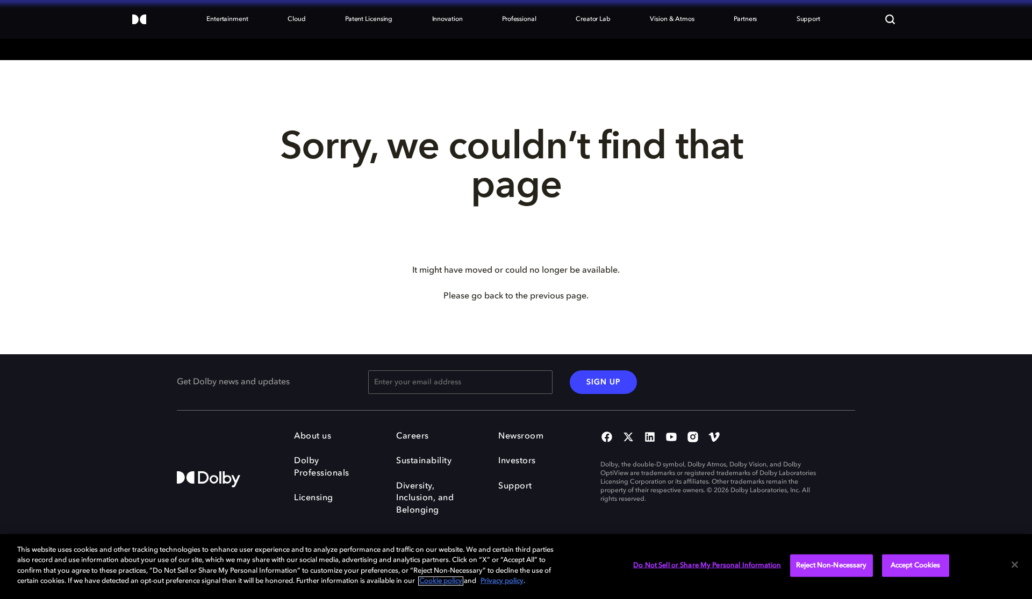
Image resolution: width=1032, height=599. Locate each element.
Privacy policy (502, 581)
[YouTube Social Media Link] (671, 437)
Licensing (313, 498)
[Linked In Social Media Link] (649, 437)
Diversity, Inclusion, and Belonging (425, 498)
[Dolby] (139, 20)
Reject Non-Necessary (831, 565)
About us (312, 436)
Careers (412, 436)
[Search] (890, 19)
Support (515, 486)
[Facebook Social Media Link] (606, 437)
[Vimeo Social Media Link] (714, 437)
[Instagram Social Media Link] (692, 437)
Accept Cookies (916, 565)
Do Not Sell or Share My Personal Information (707, 565)
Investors (517, 461)
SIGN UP (603, 382)
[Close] (1015, 564)
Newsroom (520, 436)
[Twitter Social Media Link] (628, 437)
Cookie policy (440, 581)
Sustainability (424, 461)
